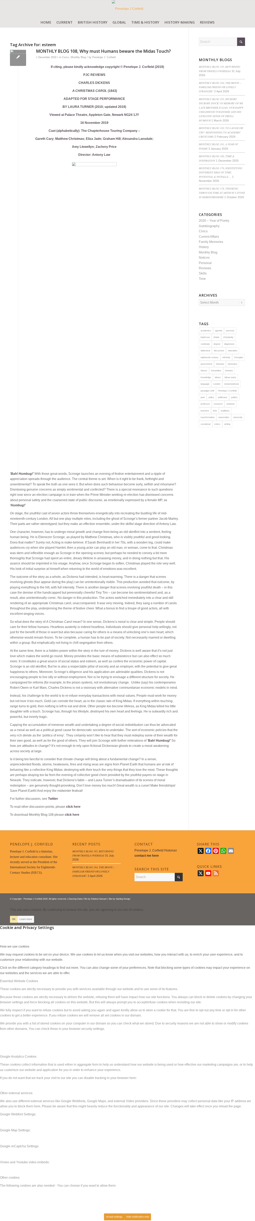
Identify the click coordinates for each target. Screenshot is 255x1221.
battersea (205, 337)
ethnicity (226, 357)
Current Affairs (209, 236)
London (216, 384)
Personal (205, 263)
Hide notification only (137, 1216)
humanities (216, 370)
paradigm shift (207, 390)
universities (223, 417)
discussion (219, 350)
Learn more (26, 919)
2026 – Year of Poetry (214, 220)
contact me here (146, 855)
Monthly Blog (78, 57)
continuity (205, 344)
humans (229, 370)
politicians (222, 397)
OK (14, 919)
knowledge (206, 377)
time (215, 410)
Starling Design (123, 899)
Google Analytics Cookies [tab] (18, 1056)
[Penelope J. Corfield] (127, 8)
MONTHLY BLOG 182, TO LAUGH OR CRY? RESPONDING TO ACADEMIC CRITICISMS (221, 132)
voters (217, 424)
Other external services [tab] (16, 1093)
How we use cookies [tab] (14, 946)
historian (220, 364)
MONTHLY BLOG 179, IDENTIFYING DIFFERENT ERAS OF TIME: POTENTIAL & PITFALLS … (220, 172)
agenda (218, 330)
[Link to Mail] (242, 898)
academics (206, 330)
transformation (208, 417)
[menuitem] (46, 22)
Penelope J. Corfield (104, 57)
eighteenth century (210, 357)
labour (218, 377)
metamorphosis (231, 384)
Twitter (53, 798)
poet (203, 397)
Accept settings (114, 1216)
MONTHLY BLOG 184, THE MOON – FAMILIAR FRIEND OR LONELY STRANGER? (220, 87)
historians (232, 364)
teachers (205, 410)
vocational (205, 424)
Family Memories (211, 241)
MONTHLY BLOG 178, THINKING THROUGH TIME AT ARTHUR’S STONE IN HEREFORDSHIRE (222, 193)
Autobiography (209, 226)
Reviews (205, 268)
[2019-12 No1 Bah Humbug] (18, 58)
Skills (203, 273)
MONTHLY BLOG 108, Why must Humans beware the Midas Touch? (103, 51)
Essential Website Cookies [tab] (19, 981)
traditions (225, 410)
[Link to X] (230, 898)
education (232, 350)
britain (216, 337)
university (237, 417)
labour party (230, 377)
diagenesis (229, 344)
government (206, 364)
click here (73, 806)
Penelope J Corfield (227, 390)
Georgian (238, 357)
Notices (204, 257)
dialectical (205, 350)
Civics (65, 57)
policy (211, 397)
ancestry (230, 330)
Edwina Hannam (99, 899)
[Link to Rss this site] (236, 898)
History (204, 247)
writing (227, 424)
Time (202, 278)
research (218, 404)
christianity (228, 337)
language (205, 384)
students (230, 404)
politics (234, 397)
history (204, 370)
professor (205, 404)
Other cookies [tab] (10, 1177)
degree (217, 344)
